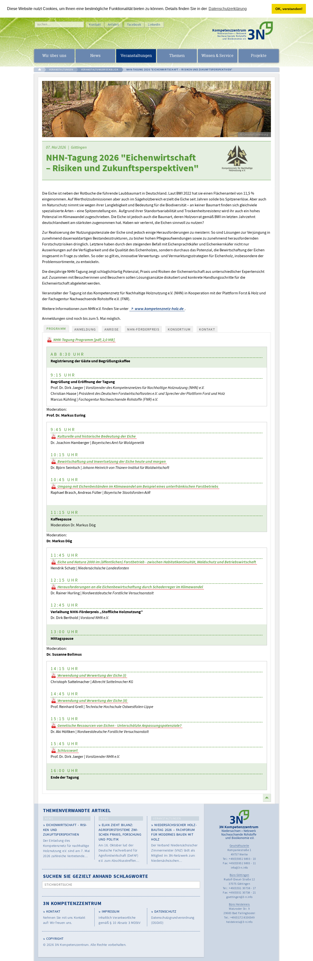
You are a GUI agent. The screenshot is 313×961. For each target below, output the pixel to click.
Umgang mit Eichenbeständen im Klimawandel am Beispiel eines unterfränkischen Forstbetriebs (137, 486)
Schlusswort (67, 750)
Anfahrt (113, 24)
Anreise (111, 329)
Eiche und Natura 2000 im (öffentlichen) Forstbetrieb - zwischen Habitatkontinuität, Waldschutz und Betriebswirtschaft (156, 561)
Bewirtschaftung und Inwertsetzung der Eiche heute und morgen (111, 461)
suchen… (44, 24)
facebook (134, 24)
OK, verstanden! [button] (288, 9)
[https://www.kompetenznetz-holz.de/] (236, 160)
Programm (56, 328)
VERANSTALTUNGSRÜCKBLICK (100, 69)
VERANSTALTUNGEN (61, 69)
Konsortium (179, 329)
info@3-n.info (239, 867)
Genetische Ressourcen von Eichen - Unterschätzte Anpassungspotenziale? (119, 725)
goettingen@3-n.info (239, 897)
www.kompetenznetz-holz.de (159, 308)
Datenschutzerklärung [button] (228, 9)
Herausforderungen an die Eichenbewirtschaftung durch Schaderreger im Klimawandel (130, 586)
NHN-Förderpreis (143, 329)
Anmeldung (85, 329)
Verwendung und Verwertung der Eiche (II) (92, 700)
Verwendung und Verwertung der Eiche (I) (91, 675)
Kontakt (95, 24)
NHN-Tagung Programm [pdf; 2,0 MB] (84, 339)
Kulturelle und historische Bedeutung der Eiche (96, 436)
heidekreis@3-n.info (239, 922)
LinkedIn (154, 24)
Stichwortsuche (59, 885)
